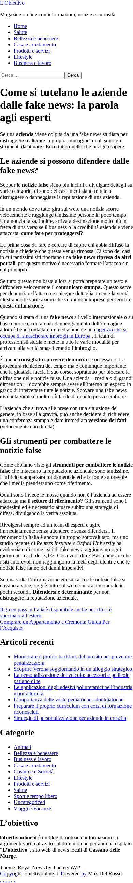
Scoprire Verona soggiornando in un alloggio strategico (73, 669)
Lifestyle (23, 57)
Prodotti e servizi (32, 51)
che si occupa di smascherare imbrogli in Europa (63, 333)
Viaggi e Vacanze (32, 808)
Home (20, 26)
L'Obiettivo (12, 3)
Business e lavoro (32, 63)
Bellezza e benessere (36, 38)
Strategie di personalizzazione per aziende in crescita (70, 718)
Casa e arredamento (35, 44)
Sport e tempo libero (35, 796)
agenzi (103, 329)
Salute (20, 32)
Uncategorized (29, 802)
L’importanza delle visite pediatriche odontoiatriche (68, 699)
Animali (22, 747)
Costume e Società (34, 771)
